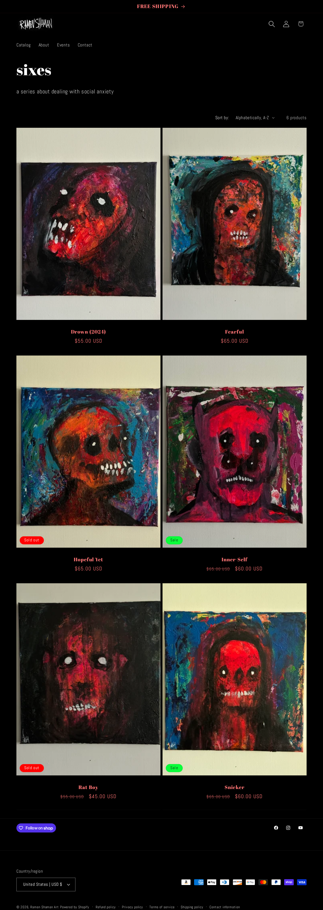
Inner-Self (235, 560)
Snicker (234, 787)
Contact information (224, 906)
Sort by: (222, 117)
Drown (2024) (88, 332)
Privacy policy (132, 906)
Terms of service (162, 906)
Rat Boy (88, 787)
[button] (272, 24)
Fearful (234, 332)
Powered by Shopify (74, 906)
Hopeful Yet (88, 560)
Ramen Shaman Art (44, 906)
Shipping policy (192, 906)
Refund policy (106, 906)
